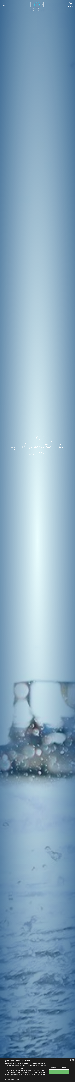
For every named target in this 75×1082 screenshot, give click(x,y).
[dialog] (37, 1070)
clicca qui (7, 1077)
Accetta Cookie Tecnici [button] (58, 1068)
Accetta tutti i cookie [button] (59, 1072)
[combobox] (70, 1060)
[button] (26, 1080)
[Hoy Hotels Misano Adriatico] (37, 7)
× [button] (73, 1060)
